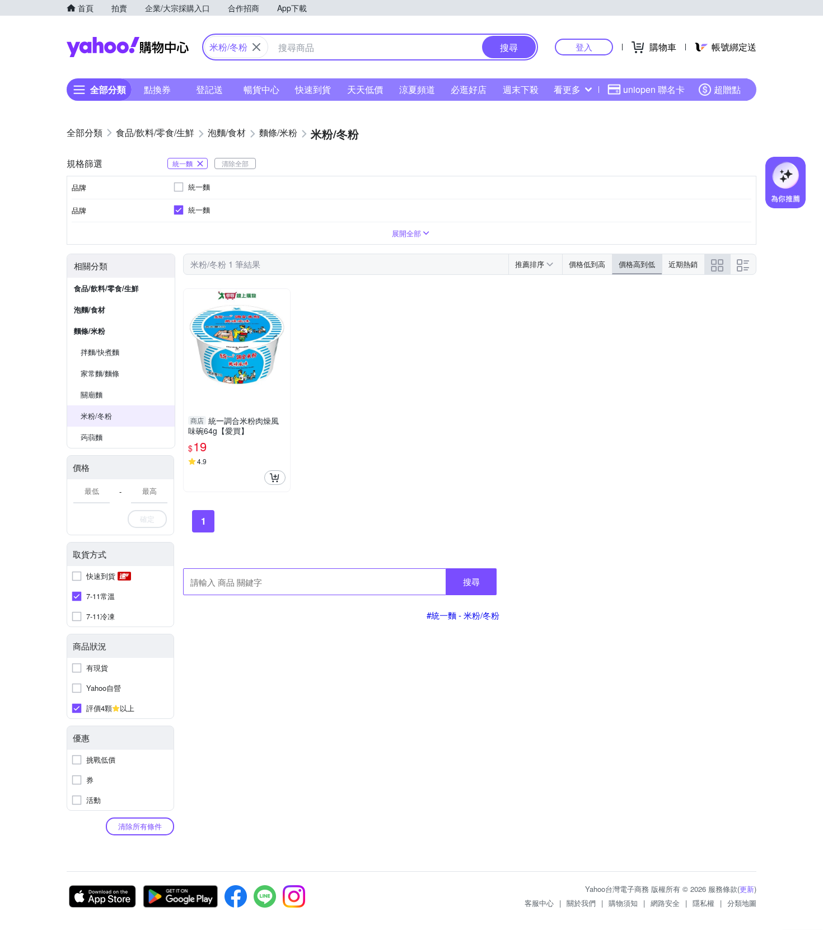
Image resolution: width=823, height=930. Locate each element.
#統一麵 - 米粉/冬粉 (463, 615)
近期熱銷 (683, 264)
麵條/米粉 (89, 330)
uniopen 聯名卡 (654, 89)
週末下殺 (521, 89)
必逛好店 (469, 89)
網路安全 (665, 903)
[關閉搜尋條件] (256, 47)
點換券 (157, 89)
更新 (747, 889)
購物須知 (623, 903)
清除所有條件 (140, 826)
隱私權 (703, 903)
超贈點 (727, 89)
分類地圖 (741, 903)
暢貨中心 (261, 89)
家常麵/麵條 (100, 373)
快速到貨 (313, 89)
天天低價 (365, 89)
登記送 (209, 89)
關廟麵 (91, 394)
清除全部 (235, 163)
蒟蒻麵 (91, 437)
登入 (584, 47)
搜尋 (471, 581)
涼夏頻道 (417, 89)
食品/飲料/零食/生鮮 (106, 288)
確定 (147, 518)
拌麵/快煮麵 (100, 352)
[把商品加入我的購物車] (275, 477)
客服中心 (539, 903)
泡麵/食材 (89, 309)
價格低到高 (587, 264)
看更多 (567, 89)
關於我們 (581, 903)
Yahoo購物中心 (128, 47)
